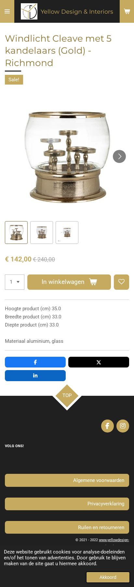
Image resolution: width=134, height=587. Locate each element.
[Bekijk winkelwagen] (127, 11)
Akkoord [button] (108, 577)
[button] (16, 232)
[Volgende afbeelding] (119, 156)
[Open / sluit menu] (7, 11)
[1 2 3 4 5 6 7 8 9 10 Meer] (14, 282)
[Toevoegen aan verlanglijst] (121, 282)
